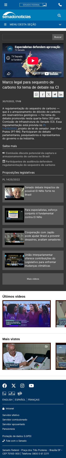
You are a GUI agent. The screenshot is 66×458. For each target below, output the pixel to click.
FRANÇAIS (33, 399)
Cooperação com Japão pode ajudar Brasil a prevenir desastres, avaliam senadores (43, 236)
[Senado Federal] (33, 5)
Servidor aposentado (13, 424)
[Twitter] (13, 385)
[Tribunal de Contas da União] (19, 393)
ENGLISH (7, 399)
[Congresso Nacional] (11, 393)
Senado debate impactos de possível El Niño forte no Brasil (42, 191)
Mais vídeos (33, 279)
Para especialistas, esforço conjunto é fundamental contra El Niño (41, 213)
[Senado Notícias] (16, 16)
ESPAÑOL (20, 399)
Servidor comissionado (14, 419)
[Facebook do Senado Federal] (5, 385)
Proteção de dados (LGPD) (16, 436)
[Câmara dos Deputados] (4, 393)
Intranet (9, 408)
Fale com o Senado (16, 440)
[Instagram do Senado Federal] (22, 385)
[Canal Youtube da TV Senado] (30, 385)
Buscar (58, 37)
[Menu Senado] (6, 5)
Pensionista (8, 428)
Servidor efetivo (10, 415)
